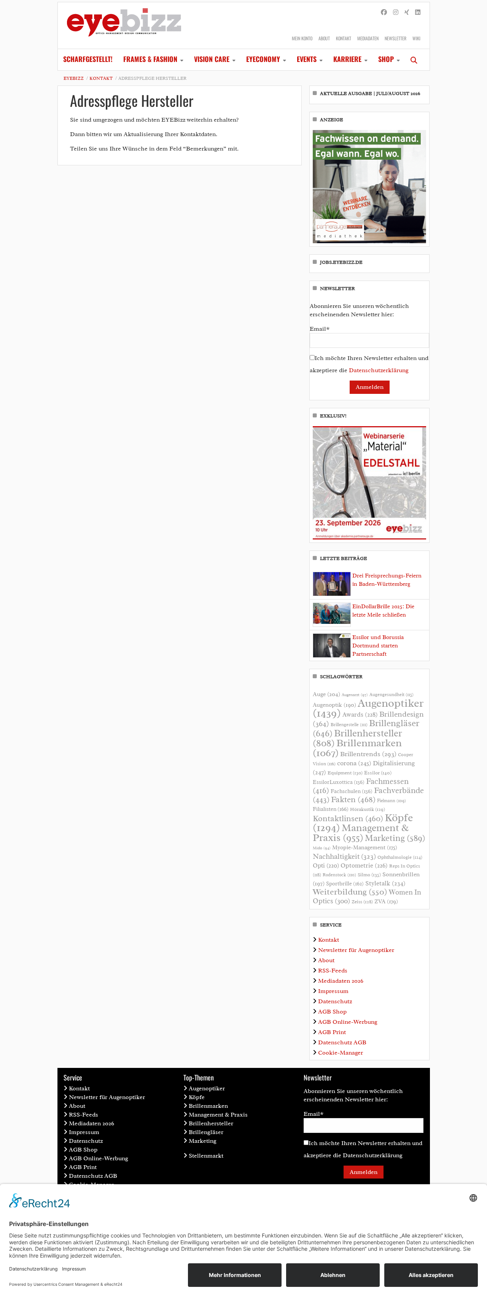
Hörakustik (367, 809)
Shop (386, 59)
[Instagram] (395, 12)
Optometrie (364, 865)
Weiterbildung (350, 891)
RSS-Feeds (332, 970)
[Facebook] (384, 12)
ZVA (386, 901)
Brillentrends (368, 753)
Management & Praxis (361, 832)
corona (354, 763)
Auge (326, 694)
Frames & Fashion (150, 59)
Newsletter (395, 38)
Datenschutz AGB (342, 1042)
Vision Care (211, 59)
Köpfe (197, 1097)
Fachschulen (351, 791)
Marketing (395, 838)
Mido (322, 847)
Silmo (369, 874)
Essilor (378, 772)
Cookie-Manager (340, 1052)
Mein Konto (302, 38)
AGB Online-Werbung (347, 1022)
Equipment (345, 773)
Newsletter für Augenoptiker (356, 950)
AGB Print (332, 1032)
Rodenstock (339, 875)
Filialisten (331, 809)
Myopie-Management (364, 847)
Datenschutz (335, 1001)
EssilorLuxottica (338, 782)
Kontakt (343, 38)
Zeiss (362, 902)
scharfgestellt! (88, 59)
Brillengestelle (349, 725)
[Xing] (406, 12)
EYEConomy (263, 59)
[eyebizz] (124, 25)
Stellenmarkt (206, 1156)
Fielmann (391, 800)
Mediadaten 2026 (340, 981)
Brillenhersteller (211, 1123)
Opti (326, 865)
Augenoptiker (368, 708)
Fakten (353, 799)
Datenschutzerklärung (379, 370)
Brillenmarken (357, 747)
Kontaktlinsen (348, 818)
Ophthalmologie (399, 857)
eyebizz (74, 78)
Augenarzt (355, 694)
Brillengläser (206, 1132)
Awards (360, 715)
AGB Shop (332, 1011)
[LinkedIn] (417, 12)
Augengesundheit (391, 695)
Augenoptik (334, 705)
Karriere (347, 59)
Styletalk (385, 883)
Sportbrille (345, 883)
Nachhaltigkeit (344, 856)
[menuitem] (88, 59)
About (324, 38)
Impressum (333, 991)
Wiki (416, 38)
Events (307, 59)
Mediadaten (368, 38)
